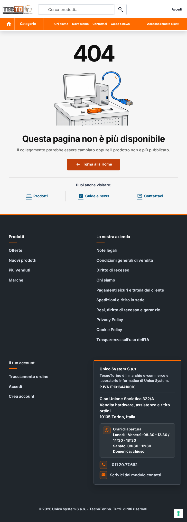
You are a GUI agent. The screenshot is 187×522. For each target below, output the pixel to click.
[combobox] (76, 9)
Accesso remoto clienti (163, 24)
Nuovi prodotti (22, 260)
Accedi (15, 386)
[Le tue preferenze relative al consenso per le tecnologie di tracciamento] (178, 513)
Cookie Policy (109, 329)
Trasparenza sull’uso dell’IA (122, 339)
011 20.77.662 (125, 464)
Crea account (21, 396)
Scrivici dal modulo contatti (135, 474)
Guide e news (120, 24)
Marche (16, 280)
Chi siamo (61, 24)
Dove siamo (80, 24)
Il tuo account (22, 362)
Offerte (15, 250)
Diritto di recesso (112, 270)
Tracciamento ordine (28, 376)
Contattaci (100, 24)
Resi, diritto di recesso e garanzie (128, 309)
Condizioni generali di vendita (124, 260)
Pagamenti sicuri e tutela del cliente (130, 290)
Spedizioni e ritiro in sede (120, 299)
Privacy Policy (109, 319)
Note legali (106, 250)
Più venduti (19, 270)
